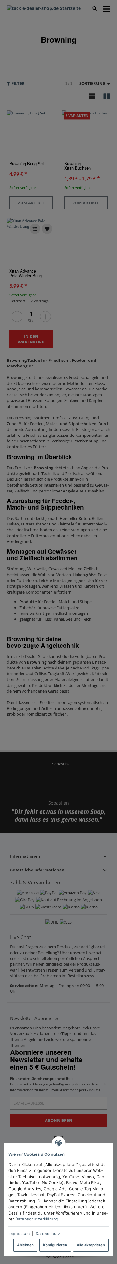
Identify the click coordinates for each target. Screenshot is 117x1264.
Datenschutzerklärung (36, 1218)
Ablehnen (25, 1245)
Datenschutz (48, 1233)
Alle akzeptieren (91, 1245)
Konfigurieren (55, 1245)
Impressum (19, 1233)
